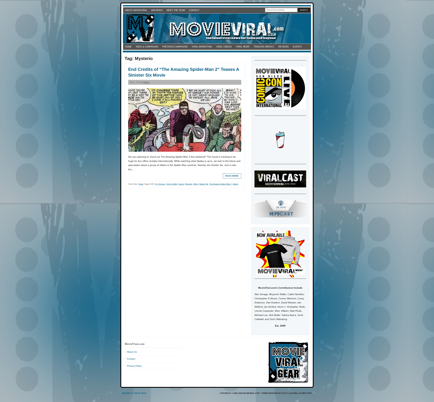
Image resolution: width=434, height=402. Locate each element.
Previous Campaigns (175, 46)
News (141, 184)
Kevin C (146, 82)
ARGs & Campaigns (147, 46)
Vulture (235, 184)
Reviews (283, 46)
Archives (157, 10)
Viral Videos (224, 46)
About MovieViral (136, 10)
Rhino (195, 184)
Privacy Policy (134, 366)
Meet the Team (176, 10)
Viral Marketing (202, 46)
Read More (232, 176)
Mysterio (188, 184)
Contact (194, 10)
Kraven (181, 184)
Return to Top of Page (134, 393)
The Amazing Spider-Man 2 (220, 184)
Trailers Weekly (264, 46)
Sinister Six (203, 184)
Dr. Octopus (160, 184)
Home (128, 46)
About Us (132, 351)
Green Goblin (171, 184)
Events (297, 46)
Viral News (243, 46)
